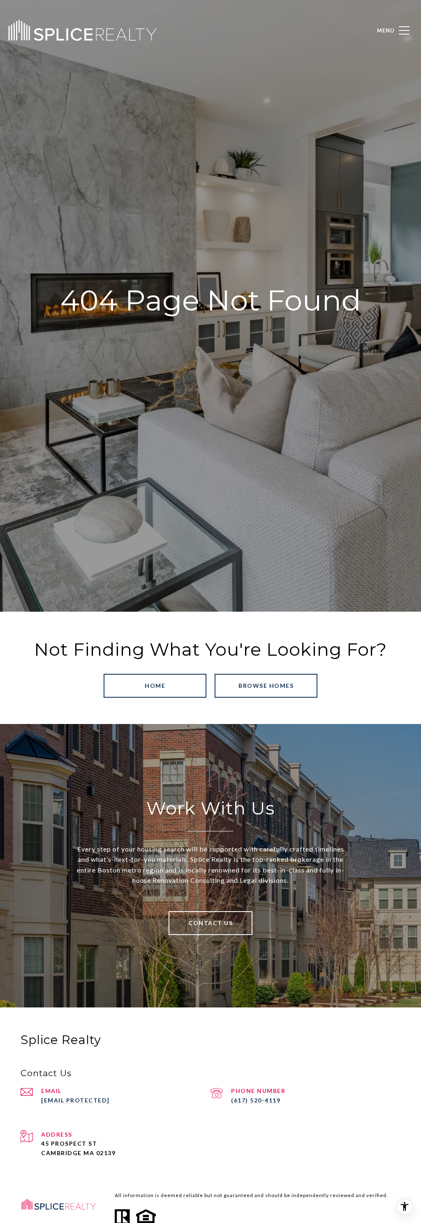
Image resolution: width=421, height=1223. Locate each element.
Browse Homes (266, 685)
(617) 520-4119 (255, 1100)
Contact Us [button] (210, 922)
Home (155, 685)
